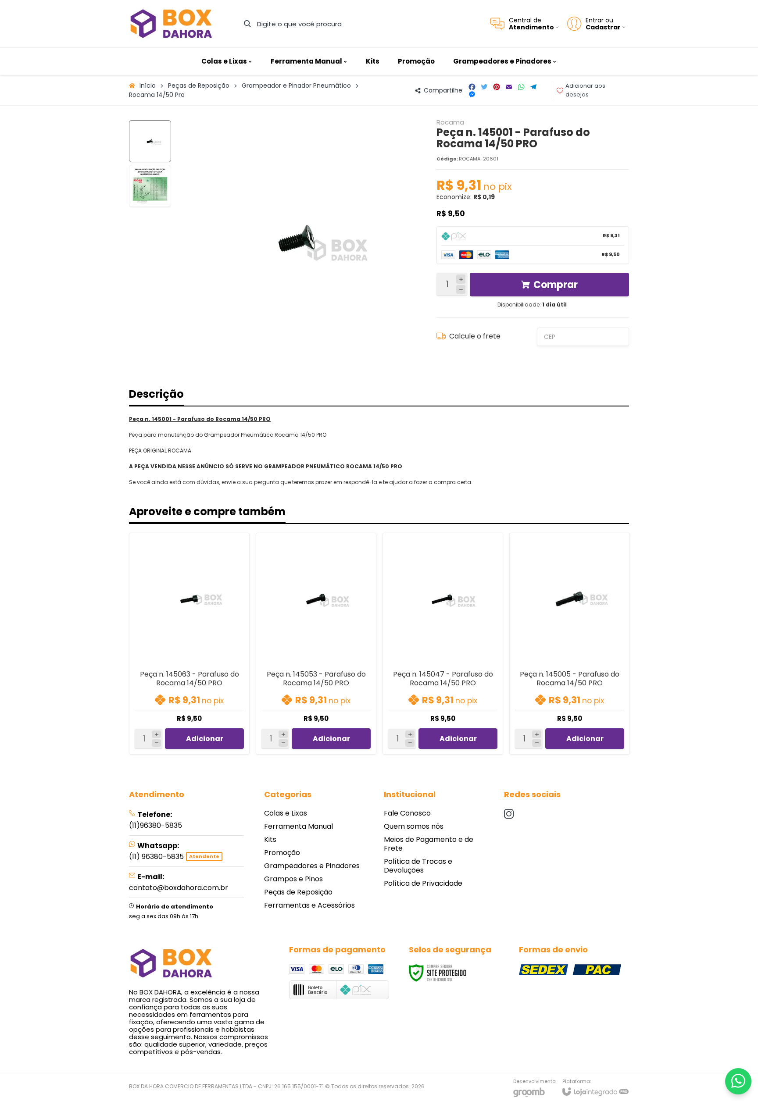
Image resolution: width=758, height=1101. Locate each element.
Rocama (450, 122)
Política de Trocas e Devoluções (418, 865)
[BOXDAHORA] (171, 23)
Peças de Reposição (198, 85)
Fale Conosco (407, 813)
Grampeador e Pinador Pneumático (296, 85)
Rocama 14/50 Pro (157, 94)
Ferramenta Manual (298, 826)
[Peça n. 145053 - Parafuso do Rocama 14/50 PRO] (316, 643)
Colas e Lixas (285, 813)
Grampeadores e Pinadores (312, 866)
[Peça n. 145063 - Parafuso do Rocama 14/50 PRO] (189, 643)
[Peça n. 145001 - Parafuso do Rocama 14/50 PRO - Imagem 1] (150, 141)
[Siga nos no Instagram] (509, 814)
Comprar (555, 285)
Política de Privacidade (423, 883)
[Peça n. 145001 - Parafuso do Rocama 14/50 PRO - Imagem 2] (150, 186)
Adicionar (204, 739)
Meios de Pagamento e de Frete (428, 843)
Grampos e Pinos (293, 879)
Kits (270, 839)
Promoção (282, 853)
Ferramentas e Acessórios (309, 905)
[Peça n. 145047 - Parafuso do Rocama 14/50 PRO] (443, 643)
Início (147, 85)
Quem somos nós (413, 826)
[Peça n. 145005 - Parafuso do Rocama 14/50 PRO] (569, 643)
